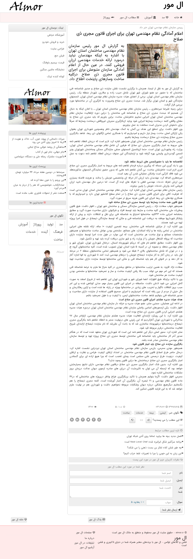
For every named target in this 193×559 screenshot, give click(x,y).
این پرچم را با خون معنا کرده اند (47, 180)
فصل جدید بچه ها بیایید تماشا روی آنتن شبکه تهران (154, 436)
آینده (44, 231)
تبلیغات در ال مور (84, 543)
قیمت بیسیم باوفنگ (53, 62)
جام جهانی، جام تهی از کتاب (49, 152)
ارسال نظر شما (170, 510)
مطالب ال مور (128, 17)
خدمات (160, 182)
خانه (177, 17)
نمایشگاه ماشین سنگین (52, 69)
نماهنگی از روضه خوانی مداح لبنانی (46, 147)
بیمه (151, 413)
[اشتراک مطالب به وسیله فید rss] (72, 419)
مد (164, 17)
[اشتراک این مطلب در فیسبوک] (93, 419)
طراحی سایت (57, 49)
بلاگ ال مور (96, 519)
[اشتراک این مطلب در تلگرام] (99, 419)
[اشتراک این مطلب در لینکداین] (77, 419)
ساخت (160, 133)
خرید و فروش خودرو (53, 42)
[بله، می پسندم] (149, 420)
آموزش (149, 17)
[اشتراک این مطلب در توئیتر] (88, 419)
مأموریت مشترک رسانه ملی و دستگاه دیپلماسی (39, 156)
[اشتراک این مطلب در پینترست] (82, 419)
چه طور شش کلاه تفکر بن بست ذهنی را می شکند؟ (154, 447)
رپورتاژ (107, 17)
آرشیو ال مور (87, 547)
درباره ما (89, 538)
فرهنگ (58, 231)
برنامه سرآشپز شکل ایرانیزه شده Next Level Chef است (153, 442)
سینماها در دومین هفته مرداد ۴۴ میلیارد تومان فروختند (39, 173)
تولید (50, 224)
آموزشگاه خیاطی (55, 35)
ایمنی (163, 413)
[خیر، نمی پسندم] (132, 420)
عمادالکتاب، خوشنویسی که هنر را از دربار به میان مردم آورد (38, 186)
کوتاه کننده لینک (55, 76)
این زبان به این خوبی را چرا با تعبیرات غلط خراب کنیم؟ (152, 453)
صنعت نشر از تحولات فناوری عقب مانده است (40, 193)
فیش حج (59, 55)
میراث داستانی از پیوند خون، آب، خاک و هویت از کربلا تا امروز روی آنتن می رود (38, 140)
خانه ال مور (18, 519)
